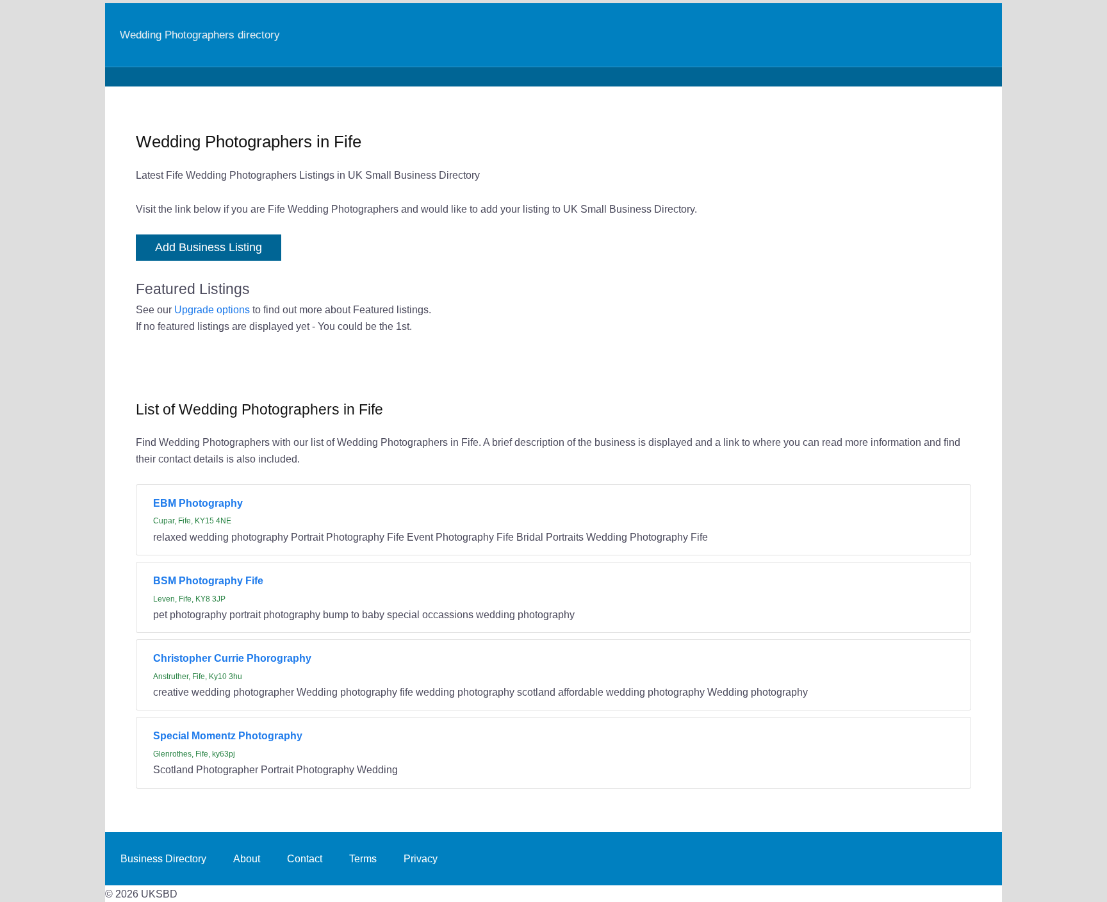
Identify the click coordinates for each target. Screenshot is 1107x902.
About (246, 858)
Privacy (421, 858)
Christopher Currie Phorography (232, 658)
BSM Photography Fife (208, 580)
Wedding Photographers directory (200, 34)
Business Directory (163, 858)
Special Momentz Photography (227, 735)
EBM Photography (198, 503)
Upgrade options (212, 309)
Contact (304, 858)
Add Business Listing (208, 247)
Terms (363, 858)
